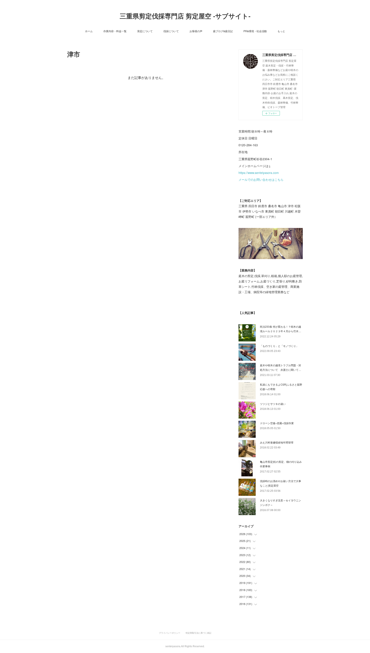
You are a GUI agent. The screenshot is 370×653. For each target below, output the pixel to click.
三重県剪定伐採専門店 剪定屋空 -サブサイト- (185, 16)
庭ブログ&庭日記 (223, 31)
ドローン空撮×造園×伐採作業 (277, 423)
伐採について (171, 31)
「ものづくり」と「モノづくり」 (279, 346)
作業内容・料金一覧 (115, 31)
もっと (281, 31)
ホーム (89, 31)
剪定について (145, 31)
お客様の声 (195, 31)
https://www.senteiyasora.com (259, 172)
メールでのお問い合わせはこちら (261, 179)
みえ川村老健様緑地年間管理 (276, 442)
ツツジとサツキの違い (273, 404)
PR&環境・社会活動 (255, 31)
